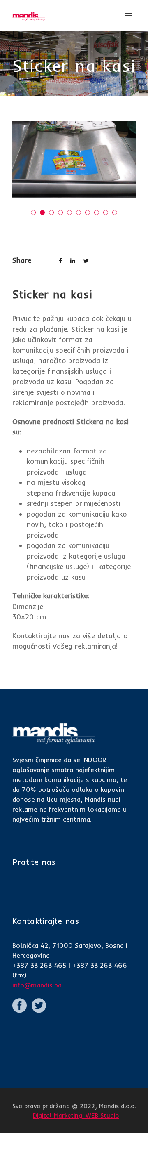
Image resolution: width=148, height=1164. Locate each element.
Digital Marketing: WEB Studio (76, 1115)
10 (114, 212)
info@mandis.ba (37, 985)
